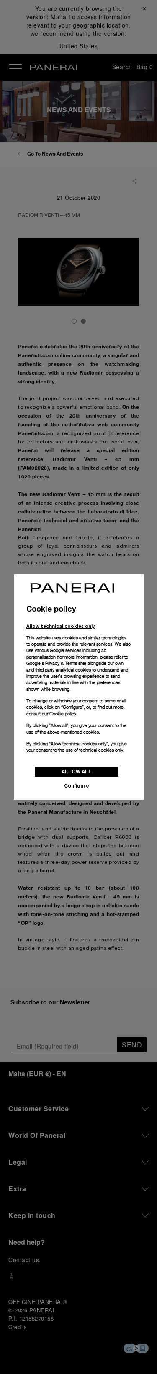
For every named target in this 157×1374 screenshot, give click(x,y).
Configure (76, 786)
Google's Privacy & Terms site (55, 663)
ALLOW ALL (77, 771)
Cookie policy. (63, 714)
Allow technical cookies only (60, 626)
